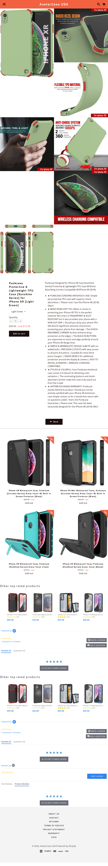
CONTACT (54, 818)
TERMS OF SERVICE (54, 825)
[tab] (6, 651)
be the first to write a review (54, 668)
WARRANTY (54, 833)
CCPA (54, 837)
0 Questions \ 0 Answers (11, 641)
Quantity (13, 317)
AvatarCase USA (54, 4)
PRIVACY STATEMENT (54, 829)
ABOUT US (54, 814)
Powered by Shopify (66, 846)
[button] (96, 645)
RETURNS (54, 821)
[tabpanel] (54, 800)
